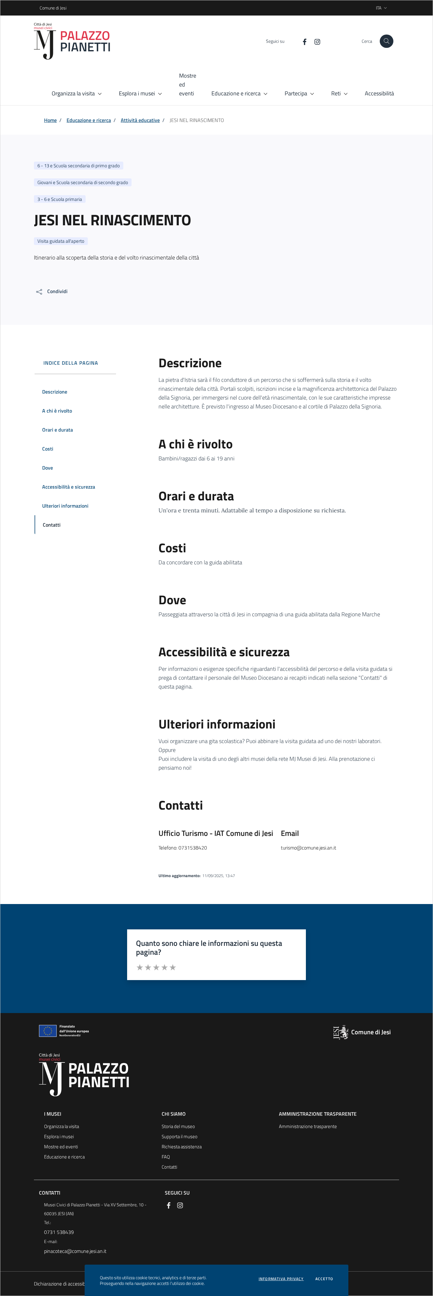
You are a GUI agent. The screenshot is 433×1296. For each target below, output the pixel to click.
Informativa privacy (281, 1279)
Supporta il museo (179, 1136)
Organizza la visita (61, 1126)
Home (50, 120)
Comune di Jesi (42, 7)
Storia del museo (178, 1126)
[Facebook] (302, 41)
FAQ (166, 1156)
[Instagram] (314, 41)
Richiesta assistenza (182, 1146)
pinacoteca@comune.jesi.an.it (75, 1251)
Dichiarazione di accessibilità (63, 1283)
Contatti (169, 1167)
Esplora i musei (59, 1136)
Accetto (324, 1279)
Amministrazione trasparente (308, 1126)
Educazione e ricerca (89, 120)
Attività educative (140, 120)
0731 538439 (59, 1232)
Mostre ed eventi (61, 1146)
